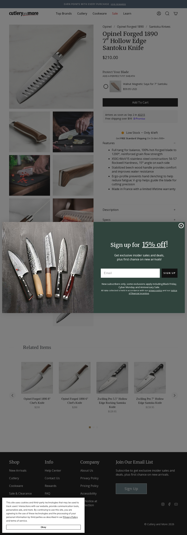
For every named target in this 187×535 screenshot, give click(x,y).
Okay (43, 527)
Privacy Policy (70, 517)
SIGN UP (169, 273)
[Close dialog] (181, 225)
